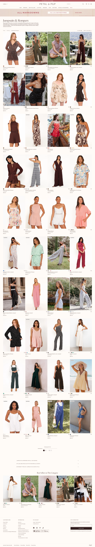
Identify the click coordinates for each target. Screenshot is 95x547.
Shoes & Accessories (63, 7)
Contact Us (5, 523)
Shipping (4, 526)
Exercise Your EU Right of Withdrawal (9, 531)
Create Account (36, 523)
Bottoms (54, 7)
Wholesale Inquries (21, 528)
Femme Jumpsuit (6, 505)
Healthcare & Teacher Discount (23, 531)
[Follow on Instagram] (37, 528)
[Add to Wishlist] (24, 66)
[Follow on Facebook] (34, 528)
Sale (71, 7)
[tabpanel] (47, 494)
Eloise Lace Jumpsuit (61, 505)
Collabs (19, 526)
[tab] (47, 472)
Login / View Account (36, 522)
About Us (19, 522)
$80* (52, 0)
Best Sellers (32, 7)
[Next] (51, 450)
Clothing (39, 7)
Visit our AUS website (22, 533)
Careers (19, 525)
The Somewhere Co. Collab (23, 537)
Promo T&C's (28, 545)
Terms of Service (16, 545)
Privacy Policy (33, 545)
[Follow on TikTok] (43, 528)
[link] (47, 12)
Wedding (45, 7)
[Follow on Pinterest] (40, 528)
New (21, 7)
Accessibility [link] (5, 530)
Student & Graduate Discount (23, 530)
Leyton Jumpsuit (42, 505)
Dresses (25, 7)
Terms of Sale (22, 545)
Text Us (4, 525)
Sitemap (19, 536)
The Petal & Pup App (21, 523)
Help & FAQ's (5, 522)
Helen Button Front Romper (26, 505)
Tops (50, 7)
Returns (4, 528)
